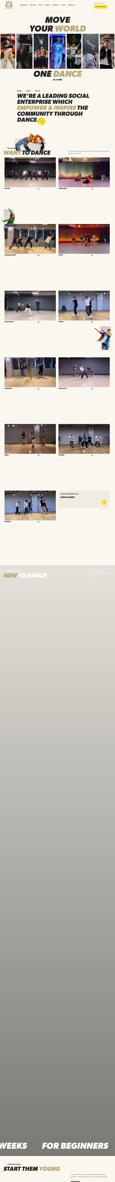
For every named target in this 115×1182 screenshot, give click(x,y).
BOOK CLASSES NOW (100, 6)
